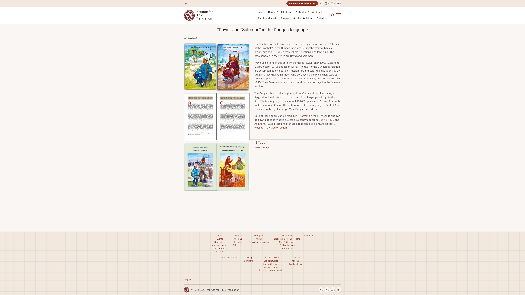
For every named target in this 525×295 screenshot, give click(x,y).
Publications (301, 12)
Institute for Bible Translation (204, 15)
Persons (238, 242)
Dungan (265, 147)
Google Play (325, 119)
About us (272, 12)
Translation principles (259, 242)
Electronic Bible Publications (302, 3)
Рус (185, 3)
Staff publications (271, 264)
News (260, 12)
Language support (271, 267)
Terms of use (287, 248)
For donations (295, 264)
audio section (279, 127)
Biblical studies (271, 260)
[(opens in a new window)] (321, 3)
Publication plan (287, 245)
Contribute (317, 12)
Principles (286, 12)
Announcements (219, 245)
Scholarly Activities (302, 18)
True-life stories (220, 248)
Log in (187, 279)
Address (295, 260)
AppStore (259, 123)
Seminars (248, 260)
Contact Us (322, 18)
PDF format (301, 115)
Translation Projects (267, 18)
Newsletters (219, 242)
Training (285, 18)
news (257, 147)
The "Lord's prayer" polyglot (271, 270)
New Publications (287, 242)
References (238, 245)
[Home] (189, 15)
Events (220, 239)
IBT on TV (220, 251)
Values (259, 239)
